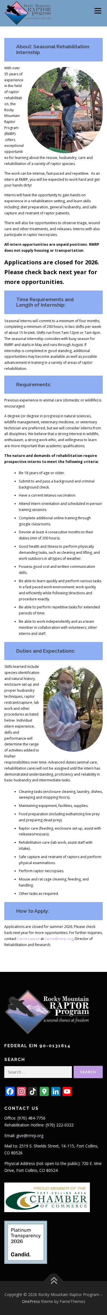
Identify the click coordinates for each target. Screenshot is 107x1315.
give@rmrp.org (29, 1135)
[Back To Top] (53, 1281)
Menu (97, 10)
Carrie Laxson (28, 938)
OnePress (31, 1301)
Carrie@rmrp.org (59, 938)
